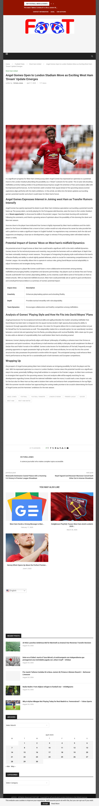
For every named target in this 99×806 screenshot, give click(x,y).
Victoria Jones (27, 457)
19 (74, 752)
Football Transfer (38, 396)
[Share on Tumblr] (60, 448)
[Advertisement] (49, 42)
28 (12, 761)
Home (8, 64)
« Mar (8, 766)
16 (37, 752)
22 (24, 757)
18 (62, 752)
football (24, 396)
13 (87, 748)
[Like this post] (48, 448)
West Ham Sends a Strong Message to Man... (27, 524)
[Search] (92, 56)
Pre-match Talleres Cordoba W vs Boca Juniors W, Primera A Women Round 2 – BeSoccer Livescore (56, 673)
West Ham (10, 401)
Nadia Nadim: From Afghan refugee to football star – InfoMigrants (48, 687)
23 (37, 757)
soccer (82, 396)
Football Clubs (20, 64)
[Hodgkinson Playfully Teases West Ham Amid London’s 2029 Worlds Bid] (72, 506)
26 (74, 757)
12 (74, 748)
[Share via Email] (67, 448)
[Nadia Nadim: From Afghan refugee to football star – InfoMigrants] (13, 690)
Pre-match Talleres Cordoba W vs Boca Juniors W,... (40, 7)
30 (37, 761)
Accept (45, 804)
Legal (53, 12)
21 (12, 757)
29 (24, 761)
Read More (55, 803)
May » (13, 766)
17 (49, 752)
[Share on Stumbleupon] (62, 448)
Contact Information (40, 12)
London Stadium (55, 396)
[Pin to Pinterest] (55, 448)
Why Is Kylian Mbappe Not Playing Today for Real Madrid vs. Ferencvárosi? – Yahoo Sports (57, 701)
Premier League (70, 396)
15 (24, 752)
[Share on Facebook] (50, 448)
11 (62, 748)
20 (87, 752)
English (12, 591)
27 (87, 757)
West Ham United (35, 64)
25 (62, 757)
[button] (51, 4)
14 (12, 752)
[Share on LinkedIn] (58, 448)
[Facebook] (86, 56)
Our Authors (61, 12)
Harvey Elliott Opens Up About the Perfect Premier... (27, 565)
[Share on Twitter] (53, 448)
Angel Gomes (12, 396)
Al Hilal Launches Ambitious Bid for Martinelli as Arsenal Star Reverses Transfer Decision (57, 643)
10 (49, 748)
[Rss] (88, 56)
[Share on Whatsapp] (65, 448)
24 (49, 757)
